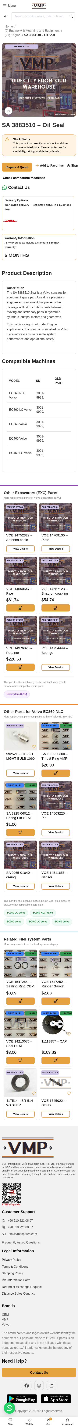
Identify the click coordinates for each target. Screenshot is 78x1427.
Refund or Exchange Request (22, 1287)
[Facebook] (26, 1386)
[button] (20, 607)
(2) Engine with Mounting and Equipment (32, 30)
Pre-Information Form (16, 1280)
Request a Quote (17, 167)
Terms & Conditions (15, 1266)
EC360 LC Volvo (16, 912)
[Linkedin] (51, 1386)
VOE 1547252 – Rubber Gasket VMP (53, 986)
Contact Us (19, 187)
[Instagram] (39, 1386)
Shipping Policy (12, 1273)
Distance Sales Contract (18, 1293)
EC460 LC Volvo (38, 921)
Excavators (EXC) (17, 694)
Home (9, 26)
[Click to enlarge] (8, 111)
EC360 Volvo (14, 921)
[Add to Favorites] (34, 528)
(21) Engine (13, 35)
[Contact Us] (4, 187)
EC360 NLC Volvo (43, 912)
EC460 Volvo (62, 921)
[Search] (71, 16)
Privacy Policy (11, 1259)
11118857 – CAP (54, 1041)
